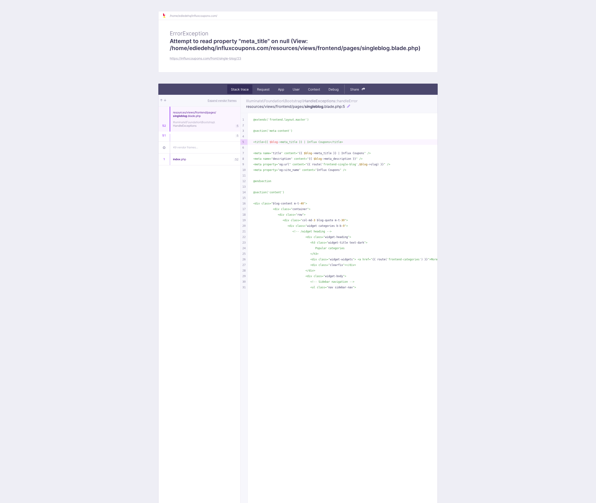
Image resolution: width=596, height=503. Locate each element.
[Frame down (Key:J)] (165, 101)
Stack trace (240, 89)
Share (355, 89)
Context (314, 89)
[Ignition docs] (166, 15)
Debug (333, 89)
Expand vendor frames (222, 100)
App (281, 89)
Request (263, 89)
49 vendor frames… (185, 147)
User (296, 89)
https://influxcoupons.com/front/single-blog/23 (205, 58)
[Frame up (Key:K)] (161, 101)
